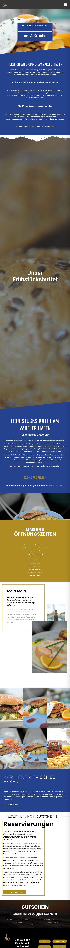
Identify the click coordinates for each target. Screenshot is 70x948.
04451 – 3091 (56, 485)
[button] (65, 4)
